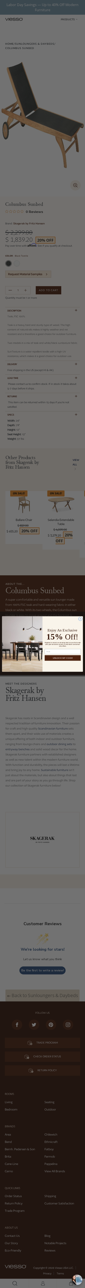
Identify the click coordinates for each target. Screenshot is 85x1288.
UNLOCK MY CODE (63, 658)
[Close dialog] (80, 619)
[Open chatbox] (77, 1280)
